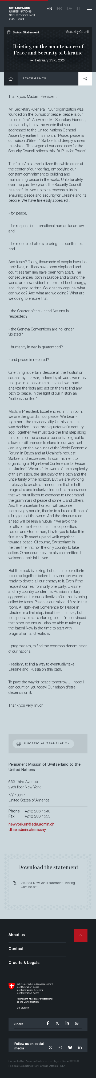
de (70, 9)
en (49, 9)
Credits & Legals (24, 963)
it (79, 9)
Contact (16, 949)
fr (59, 9)
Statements (35, 78)
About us (17, 935)
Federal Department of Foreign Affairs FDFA (37, 1066)
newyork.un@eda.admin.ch (31, 825)
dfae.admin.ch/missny (27, 830)
